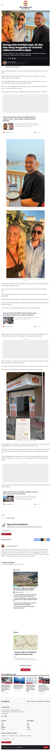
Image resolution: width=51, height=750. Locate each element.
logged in (10, 564)
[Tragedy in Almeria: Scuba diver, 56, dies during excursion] (19, 680)
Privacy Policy (20, 747)
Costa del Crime (40, 701)
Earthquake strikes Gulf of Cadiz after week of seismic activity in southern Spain (31, 688)
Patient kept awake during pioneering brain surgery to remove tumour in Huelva (5, 688)
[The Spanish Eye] (25, 5)
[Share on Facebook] (8, 58)
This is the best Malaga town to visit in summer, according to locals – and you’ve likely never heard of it (25, 600)
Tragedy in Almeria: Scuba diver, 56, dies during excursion (18, 687)
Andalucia (41, 680)
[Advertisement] (25, 103)
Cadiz (28, 683)
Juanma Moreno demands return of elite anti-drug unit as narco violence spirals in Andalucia (44, 688)
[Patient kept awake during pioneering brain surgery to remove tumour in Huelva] (6, 680)
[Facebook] (1, 716)
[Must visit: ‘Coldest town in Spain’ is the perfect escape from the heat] (25, 579)
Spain (8, 518)
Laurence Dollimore (12, 62)
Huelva (7, 683)
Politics (40, 683)
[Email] (13, 58)
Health (3, 683)
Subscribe (4, 534)
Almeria (16, 683)
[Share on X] (11, 58)
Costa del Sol (33, 701)
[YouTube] (6, 716)
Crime (4, 41)
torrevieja (12, 518)
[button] (46, 747)
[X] (4, 716)
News (8, 41)
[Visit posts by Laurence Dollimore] (3, 546)
